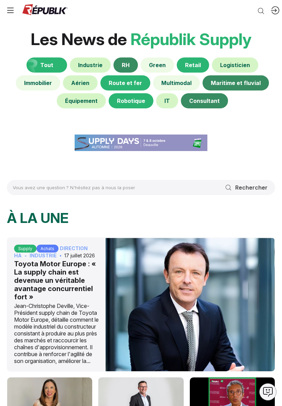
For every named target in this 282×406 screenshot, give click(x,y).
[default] (90, 65)
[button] (10, 10)
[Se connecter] (275, 10)
